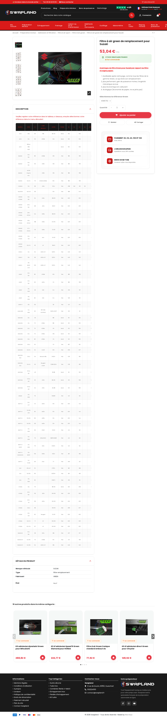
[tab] (53, 109)
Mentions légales (20, 683)
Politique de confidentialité (24, 694)
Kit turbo (53, 697)
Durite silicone (55, 683)
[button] (80, 664)
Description (22, 109)
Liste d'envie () (149, 2)
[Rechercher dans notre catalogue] (132, 15)
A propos (17, 689)
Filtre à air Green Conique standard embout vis (98, 647)
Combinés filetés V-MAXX (60, 689)
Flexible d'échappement (59, 694)
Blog (55, 8)
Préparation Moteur (68, 8)
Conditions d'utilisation (23, 686)
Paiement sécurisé (21, 700)
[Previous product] (152, 33)
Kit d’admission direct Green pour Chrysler (135, 647)
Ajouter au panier (128, 115)
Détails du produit (25, 561)
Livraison (17, 692)
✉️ (66, 2)
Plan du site (18, 703)
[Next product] (154, 33)
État (17, 583)
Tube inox (54, 686)
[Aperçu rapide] (44, 620)
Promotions (46, 8)
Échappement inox (57, 692)
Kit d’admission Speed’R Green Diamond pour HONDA (65, 647)
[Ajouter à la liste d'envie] (44, 614)
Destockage (102, 8)
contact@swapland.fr (95, 693)
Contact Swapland (21, 706)
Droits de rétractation (22, 697)
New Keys (128, 715)
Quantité (103, 108)
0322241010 (91, 689)
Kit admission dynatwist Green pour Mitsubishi (30, 647)
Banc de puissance (86, 8)
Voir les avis (124, 9)
